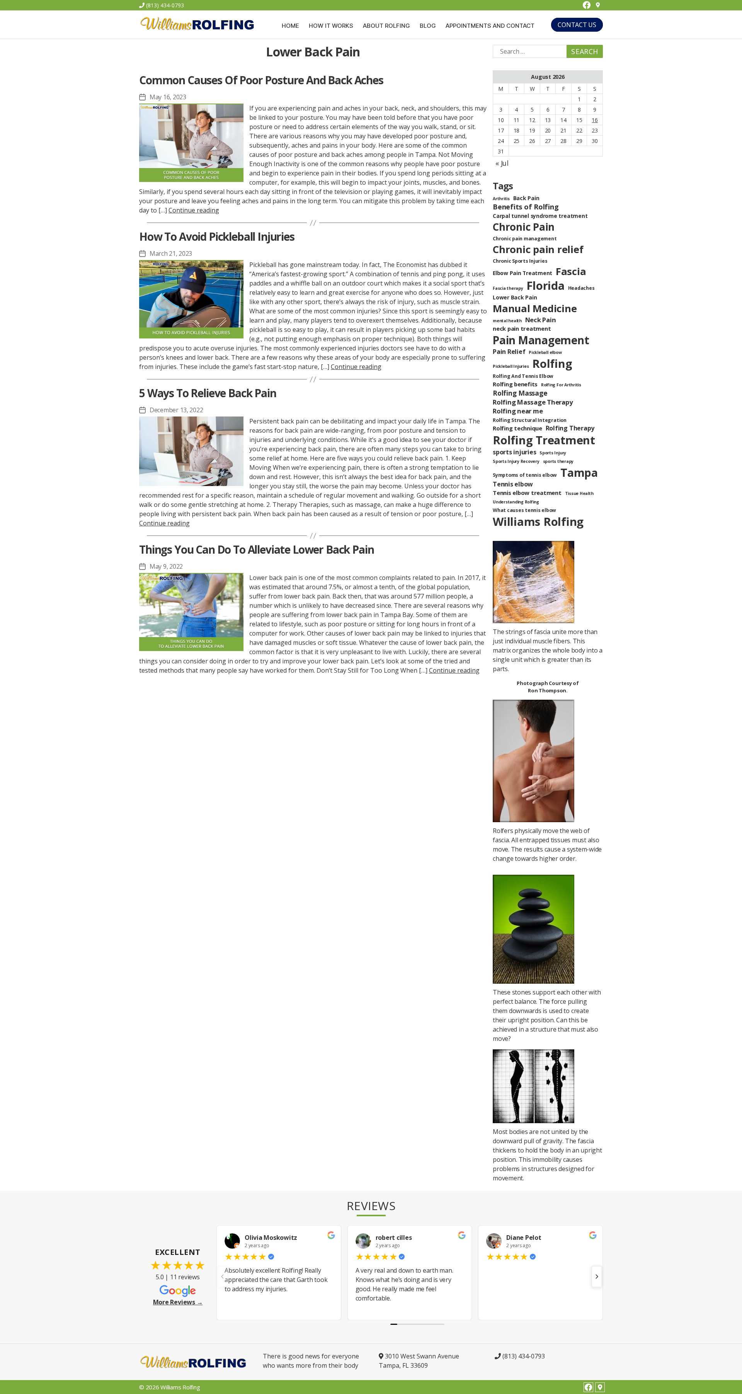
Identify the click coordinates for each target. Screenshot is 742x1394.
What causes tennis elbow (524, 510)
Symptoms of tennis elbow (525, 475)
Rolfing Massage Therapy (533, 402)
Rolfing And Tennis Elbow (523, 376)
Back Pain (526, 198)
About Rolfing (386, 25)
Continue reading (193, 210)
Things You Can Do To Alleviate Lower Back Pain (256, 549)
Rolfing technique (517, 428)
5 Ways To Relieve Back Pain (207, 393)
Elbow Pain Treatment (522, 273)
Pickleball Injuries (511, 366)
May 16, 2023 (168, 97)
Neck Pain (540, 319)
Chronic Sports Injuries (520, 261)
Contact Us (577, 24)
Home (290, 25)
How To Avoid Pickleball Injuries (216, 236)
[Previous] (222, 1276)
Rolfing (552, 363)
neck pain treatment (522, 328)
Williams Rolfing (538, 521)
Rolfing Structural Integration (530, 420)
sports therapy (558, 461)
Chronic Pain (524, 227)
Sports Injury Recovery (516, 461)
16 (595, 120)
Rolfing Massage (520, 393)
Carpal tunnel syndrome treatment (540, 215)
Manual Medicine (535, 308)
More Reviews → (178, 1302)
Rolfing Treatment (544, 440)
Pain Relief (509, 351)
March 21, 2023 (171, 253)
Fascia (571, 271)
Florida (545, 285)
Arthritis (501, 198)
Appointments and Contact (490, 25)
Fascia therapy (508, 288)
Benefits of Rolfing (525, 206)
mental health (507, 320)
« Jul (502, 163)
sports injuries (514, 452)
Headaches (581, 288)
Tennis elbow (513, 484)
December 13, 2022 (176, 410)
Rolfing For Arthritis (561, 385)
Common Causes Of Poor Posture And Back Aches (261, 80)
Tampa (579, 472)
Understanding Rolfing (516, 502)
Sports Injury (552, 453)
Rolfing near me (518, 410)
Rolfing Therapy (570, 428)
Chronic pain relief (538, 249)
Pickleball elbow (545, 352)
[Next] (596, 1276)
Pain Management (541, 340)
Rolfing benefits (515, 384)
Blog (428, 25)
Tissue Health (579, 493)
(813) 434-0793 (164, 5)
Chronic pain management (524, 238)
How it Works (331, 25)
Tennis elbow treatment (527, 492)
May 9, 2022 (166, 566)
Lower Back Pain (515, 297)
